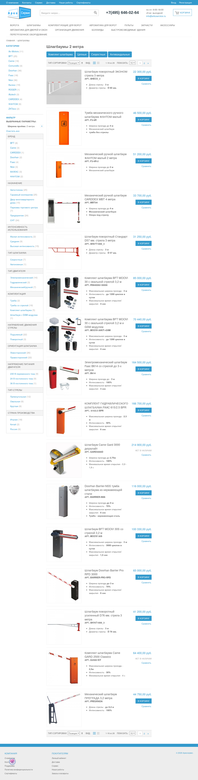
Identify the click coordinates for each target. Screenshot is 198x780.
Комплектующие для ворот (65, 25)
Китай (14, 424)
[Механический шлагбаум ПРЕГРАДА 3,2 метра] (64, 709)
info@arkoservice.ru (156, 16)
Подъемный (18, 334)
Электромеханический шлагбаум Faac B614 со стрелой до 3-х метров (106, 366)
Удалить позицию (41, 126)
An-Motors (16, 51)
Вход (173, 2)
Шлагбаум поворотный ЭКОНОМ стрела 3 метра (106, 73)
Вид (88, 62)
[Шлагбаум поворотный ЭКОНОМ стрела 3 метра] (64, 87)
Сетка (98, 63)
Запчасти (147, 25)
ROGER (14, 89)
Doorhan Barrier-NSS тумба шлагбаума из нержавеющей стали (103, 490)
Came (14, 60)
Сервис (39, 2)
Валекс (14, 84)
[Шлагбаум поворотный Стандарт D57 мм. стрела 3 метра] (64, 252)
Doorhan (15, 70)
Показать (122, 62)
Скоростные (18, 259)
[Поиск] (96, 13)
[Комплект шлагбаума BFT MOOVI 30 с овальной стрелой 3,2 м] (64, 293)
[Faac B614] (64, 377)
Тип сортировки (57, 62)
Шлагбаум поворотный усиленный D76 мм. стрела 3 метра (103, 615)
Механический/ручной (23, 287)
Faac (13, 75)
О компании (12, 2)
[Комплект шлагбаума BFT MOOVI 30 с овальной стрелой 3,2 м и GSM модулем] (64, 334)
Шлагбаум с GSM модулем (24, 316)
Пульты (129, 25)
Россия (15, 429)
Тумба (15, 300)
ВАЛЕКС (16, 171)
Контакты (26, 2)
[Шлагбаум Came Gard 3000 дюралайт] (64, 460)
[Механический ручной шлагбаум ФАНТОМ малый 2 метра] (64, 169)
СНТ (14, 220)
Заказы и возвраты (60, 773)
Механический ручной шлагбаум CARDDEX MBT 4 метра (106, 197)
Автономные (18, 264)
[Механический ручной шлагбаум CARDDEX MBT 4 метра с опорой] (64, 210)
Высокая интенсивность (24, 246)
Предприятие (19, 215)
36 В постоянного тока (23, 383)
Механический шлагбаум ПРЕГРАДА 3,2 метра (101, 696)
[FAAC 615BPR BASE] (64, 418)
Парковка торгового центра (24, 209)
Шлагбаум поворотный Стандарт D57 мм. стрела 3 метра (106, 238)
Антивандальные (120, 54)
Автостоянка (18, 189)
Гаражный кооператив (23, 194)
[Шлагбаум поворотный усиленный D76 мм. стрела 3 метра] (64, 626)
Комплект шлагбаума (22, 310)
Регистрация (185, 2)
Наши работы (66, 2)
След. (148, 63)
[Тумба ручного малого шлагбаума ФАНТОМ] (64, 128)
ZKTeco (14, 108)
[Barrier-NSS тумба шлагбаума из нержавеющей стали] (64, 501)
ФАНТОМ (15, 103)
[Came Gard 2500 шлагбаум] (64, 668)
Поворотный (18, 339)
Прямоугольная (20, 396)
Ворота (14, 25)
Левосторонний (20, 352)
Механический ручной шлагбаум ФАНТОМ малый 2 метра (106, 156)
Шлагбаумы (34, 25)
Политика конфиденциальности (19, 769)
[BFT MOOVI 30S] (64, 544)
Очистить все (12, 130)
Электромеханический (24, 277)
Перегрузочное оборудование (28, 34)
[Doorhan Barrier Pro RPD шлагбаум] (64, 585)
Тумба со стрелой (21, 305)
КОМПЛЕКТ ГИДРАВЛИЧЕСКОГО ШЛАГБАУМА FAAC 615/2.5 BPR (106, 405)
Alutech (14, 94)
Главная (10, 40)
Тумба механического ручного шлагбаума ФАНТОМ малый (104, 114)
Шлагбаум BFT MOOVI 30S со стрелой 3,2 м (104, 531)
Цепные (82, 54)
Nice (13, 80)
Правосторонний (21, 357)
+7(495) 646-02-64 (122, 12)
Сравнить (146, 83)
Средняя (16, 241)
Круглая (16, 406)
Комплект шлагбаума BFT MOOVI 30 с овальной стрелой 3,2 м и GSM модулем (106, 323)
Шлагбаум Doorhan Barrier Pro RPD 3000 (104, 572)
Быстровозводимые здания (128, 29)
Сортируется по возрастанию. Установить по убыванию (82, 63)
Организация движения (69, 29)
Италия (16, 419)
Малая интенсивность (23, 236)
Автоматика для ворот (103, 25)
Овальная (17, 401)
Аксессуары (167, 25)
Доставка (50, 2)
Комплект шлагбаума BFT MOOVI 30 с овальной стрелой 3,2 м (106, 280)
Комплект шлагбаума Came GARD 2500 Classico (102, 655)
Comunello (15, 65)
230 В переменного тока (24, 373)
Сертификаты (83, 2)
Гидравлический (20, 282)
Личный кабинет (59, 758)
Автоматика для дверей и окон (28, 29)
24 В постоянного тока (23, 378)
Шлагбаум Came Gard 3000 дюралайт (102, 446)
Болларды (97, 29)
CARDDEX (15, 99)
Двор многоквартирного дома (22, 201)
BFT (13, 56)
